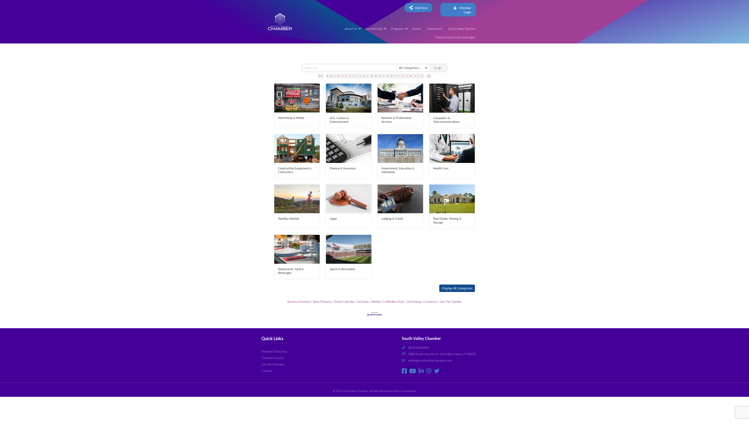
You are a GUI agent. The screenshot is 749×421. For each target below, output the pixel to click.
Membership (373, 28)
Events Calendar (344, 301)
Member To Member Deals (388, 301)
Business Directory (299, 301)
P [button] (383, 75)
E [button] (342, 75)
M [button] (372, 75)
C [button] (335, 75)
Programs (397, 28)
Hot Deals (363, 301)
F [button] (346, 75)
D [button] (339, 75)
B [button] (331, 75)
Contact (266, 370)
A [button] (327, 75)
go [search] (440, 68)
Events (417, 28)
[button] (457, 288)
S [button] (395, 75)
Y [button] (418, 75)
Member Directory (274, 351)
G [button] (350, 75)
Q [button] (388, 75)
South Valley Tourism (461, 28)
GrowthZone (409, 391)
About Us (351, 28)
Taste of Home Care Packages (455, 37)
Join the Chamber (273, 364)
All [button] (429, 75)
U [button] (403, 75)
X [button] (415, 75)
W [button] (411, 75)
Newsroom (434, 28)
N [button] (375, 75)
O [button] (380, 75)
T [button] (399, 75)
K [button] (364, 75)
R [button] (392, 75)
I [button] (357, 75)
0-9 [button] (320, 75)
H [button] (354, 75)
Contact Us (431, 301)
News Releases (322, 301)
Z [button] (422, 75)
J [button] (360, 75)
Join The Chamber (451, 301)
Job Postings (414, 301)
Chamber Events (272, 358)
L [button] (367, 75)
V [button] (406, 75)
